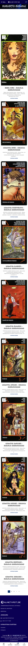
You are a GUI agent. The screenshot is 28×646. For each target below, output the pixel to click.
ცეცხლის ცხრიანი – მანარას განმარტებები (14, 445)
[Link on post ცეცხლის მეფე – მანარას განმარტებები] (14, 123)
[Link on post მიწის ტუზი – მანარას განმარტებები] (14, 59)
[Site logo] (14, 2)
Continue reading (14, 98)
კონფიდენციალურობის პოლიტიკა (10, 606)
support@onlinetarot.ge (8, 618)
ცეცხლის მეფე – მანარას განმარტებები (14, 149)
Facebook (3, 627)
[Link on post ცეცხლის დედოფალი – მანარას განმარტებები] (14, 183)
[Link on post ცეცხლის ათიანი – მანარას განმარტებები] (14, 360)
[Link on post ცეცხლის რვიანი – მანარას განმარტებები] (14, 479)
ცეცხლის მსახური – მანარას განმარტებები (14, 327)
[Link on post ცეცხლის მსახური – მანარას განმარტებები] (14, 302)
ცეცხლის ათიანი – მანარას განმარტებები (14, 386)
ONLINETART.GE (17, 635)
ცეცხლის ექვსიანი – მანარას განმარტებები (14, 578)
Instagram (3, 630)
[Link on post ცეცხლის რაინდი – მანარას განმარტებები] (14, 242)
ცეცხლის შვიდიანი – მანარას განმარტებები (14, 563)
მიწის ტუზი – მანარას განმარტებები (14, 89)
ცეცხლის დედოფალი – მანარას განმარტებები (14, 209)
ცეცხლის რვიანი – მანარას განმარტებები (14, 505)
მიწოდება (3, 611)
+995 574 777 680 (6, 621)
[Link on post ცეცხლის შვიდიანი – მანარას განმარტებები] (14, 538)
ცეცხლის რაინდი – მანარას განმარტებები (14, 267)
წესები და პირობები (6, 608)
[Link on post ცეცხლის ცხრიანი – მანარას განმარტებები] (14, 419)
